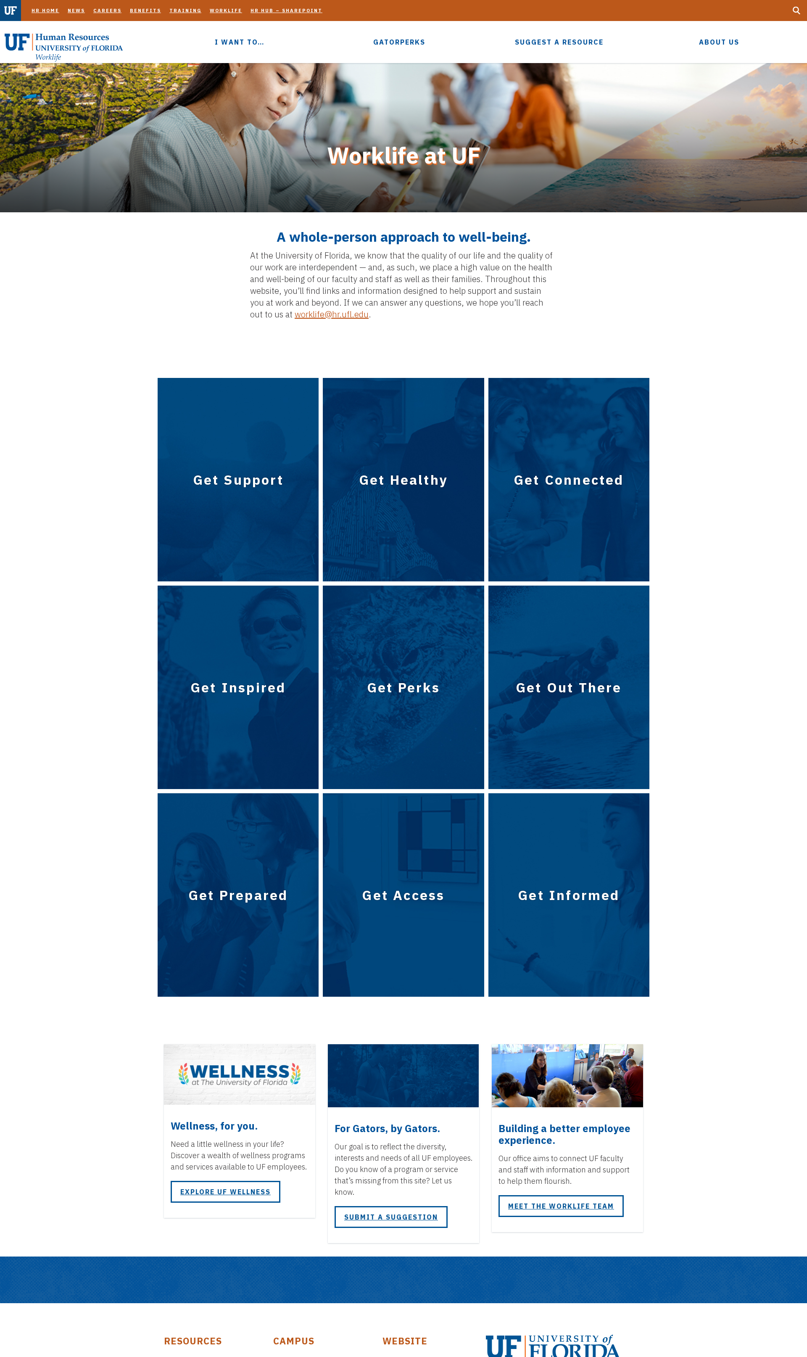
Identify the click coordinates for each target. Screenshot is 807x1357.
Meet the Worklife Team (561, 1206)
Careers (107, 10)
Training (185, 10)
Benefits (145, 10)
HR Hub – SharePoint (286, 10)
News (76, 10)
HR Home (45, 10)
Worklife (226, 10)
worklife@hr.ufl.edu (332, 314)
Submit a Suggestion (391, 1217)
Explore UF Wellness (225, 1192)
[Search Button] (796, 10)
